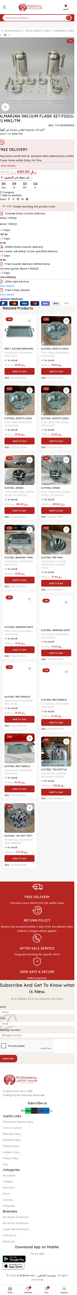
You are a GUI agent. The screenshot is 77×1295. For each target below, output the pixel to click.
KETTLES (59, 776)
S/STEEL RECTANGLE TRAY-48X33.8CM (54, 701)
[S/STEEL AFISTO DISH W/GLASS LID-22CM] (56, 331)
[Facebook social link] (9, 199)
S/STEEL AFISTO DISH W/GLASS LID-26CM (55, 420)
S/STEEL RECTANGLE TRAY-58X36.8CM (17, 768)
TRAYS (14, 355)
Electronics (9, 1187)
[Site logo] (30, 7)
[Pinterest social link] (18, 199)
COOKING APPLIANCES (53, 563)
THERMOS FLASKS (64, 30)
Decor (6, 1193)
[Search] (68, 17)
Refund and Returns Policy (18, 1121)
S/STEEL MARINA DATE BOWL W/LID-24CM (55, 632)
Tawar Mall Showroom (16, 1229)
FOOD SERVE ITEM (37, 30)
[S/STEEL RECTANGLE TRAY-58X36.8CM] (19, 748)
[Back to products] (5, 35)
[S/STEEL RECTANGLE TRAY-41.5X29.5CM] (19, 679)
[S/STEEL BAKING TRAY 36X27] (19, 540)
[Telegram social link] (27, 199)
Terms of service (12, 1128)
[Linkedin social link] (22, 199)
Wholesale (9, 1241)
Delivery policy (11, 1146)
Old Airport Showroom (16, 1217)
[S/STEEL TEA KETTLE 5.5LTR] (56, 752)
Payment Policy (12, 1140)
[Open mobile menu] (4, 7)
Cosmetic (8, 1199)
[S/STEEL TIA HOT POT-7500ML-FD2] (19, 818)
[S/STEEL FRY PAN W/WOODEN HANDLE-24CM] (56, 540)
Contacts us (9, 1235)
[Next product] (9, 35)
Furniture (8, 1181)
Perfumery (9, 1206)
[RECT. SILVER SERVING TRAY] (19, 331)
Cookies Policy (11, 1152)
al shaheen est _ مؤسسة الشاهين (36, 1275)
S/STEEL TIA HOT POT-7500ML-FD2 (18, 837)
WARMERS (16, 843)
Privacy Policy (10, 1158)
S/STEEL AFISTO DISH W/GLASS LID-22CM (55, 350)
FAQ (5, 1164)
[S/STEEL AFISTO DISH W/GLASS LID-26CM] (56, 400)
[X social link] (13, 199)
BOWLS (65, 352)
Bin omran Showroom (15, 1223)
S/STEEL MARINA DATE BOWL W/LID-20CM (18, 628)
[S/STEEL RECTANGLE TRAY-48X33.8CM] (56, 682)
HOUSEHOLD (12, 30)
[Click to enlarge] (5, 107)
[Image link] (20, 1079)
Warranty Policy (12, 1134)
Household (9, 1175)
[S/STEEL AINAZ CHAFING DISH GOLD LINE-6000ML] (19, 470)
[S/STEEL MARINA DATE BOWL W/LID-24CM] (56, 612)
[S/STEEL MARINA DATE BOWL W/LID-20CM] (19, 609)
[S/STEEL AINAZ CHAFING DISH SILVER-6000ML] (56, 470)
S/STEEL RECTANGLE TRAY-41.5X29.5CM (17, 698)
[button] (19, 371)
